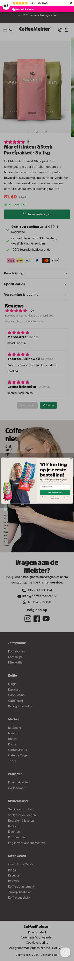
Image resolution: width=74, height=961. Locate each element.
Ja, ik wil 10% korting (55, 492)
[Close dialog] (71, 459)
